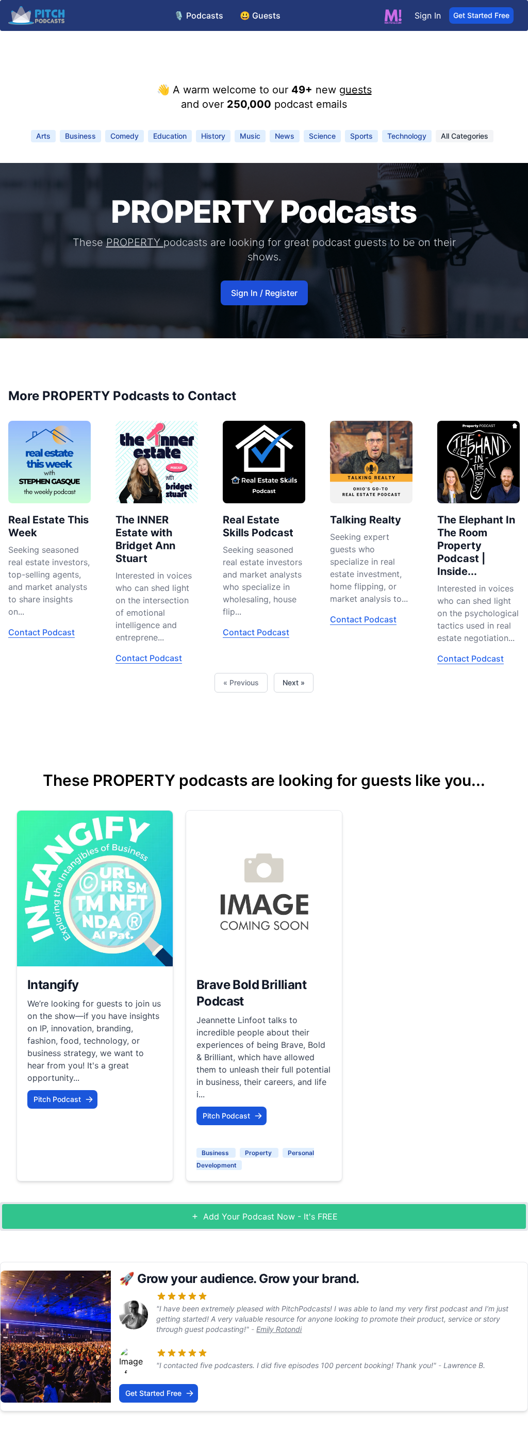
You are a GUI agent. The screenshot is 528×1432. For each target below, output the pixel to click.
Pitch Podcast (57, 1099)
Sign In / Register (264, 293)
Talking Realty (365, 520)
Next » (294, 682)
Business (80, 135)
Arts (43, 135)
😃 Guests (260, 15)
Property (259, 1153)
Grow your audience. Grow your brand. (248, 1278)
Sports (361, 135)
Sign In (428, 15)
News (284, 135)
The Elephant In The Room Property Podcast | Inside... (476, 546)
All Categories (464, 135)
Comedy (124, 135)
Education (170, 135)
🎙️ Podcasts (198, 15)
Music (250, 135)
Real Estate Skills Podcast (258, 526)
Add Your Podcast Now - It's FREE (270, 1216)
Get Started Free (481, 15)
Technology (406, 135)
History (213, 135)
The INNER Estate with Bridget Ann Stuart (145, 539)
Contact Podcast (41, 632)
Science (322, 135)
